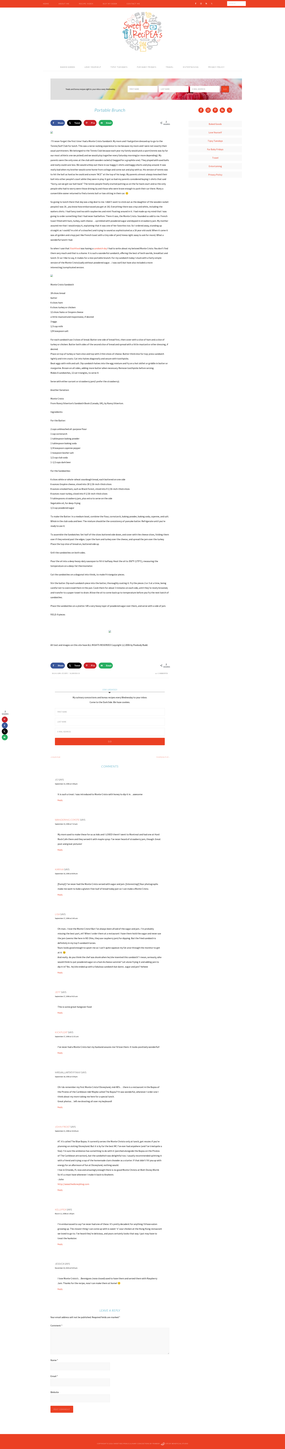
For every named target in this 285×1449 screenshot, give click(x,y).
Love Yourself (215, 132)
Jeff (58, 992)
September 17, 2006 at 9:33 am (66, 996)
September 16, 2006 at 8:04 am (66, 873)
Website (54, 1392)
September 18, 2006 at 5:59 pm (66, 1076)
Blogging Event (60, 673)
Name (54, 1360)
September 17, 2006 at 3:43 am (66, 918)
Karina (59, 869)
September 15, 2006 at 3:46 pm (66, 784)
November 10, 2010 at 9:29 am (66, 1268)
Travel (215, 157)
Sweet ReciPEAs (142, 32)
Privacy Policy (215, 174)
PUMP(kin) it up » (162, 757)
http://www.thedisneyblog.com (73, 1184)
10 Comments (161, 673)
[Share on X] (5, 731)
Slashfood (75, 248)
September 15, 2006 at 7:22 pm (66, 824)
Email (54, 1376)
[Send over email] (5, 737)
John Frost (62, 1126)
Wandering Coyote (67, 819)
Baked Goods (215, 123)
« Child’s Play (55, 757)
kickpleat (61, 1032)
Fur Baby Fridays (215, 149)
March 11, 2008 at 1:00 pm (64, 1213)
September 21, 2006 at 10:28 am (67, 1131)
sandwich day (100, 248)
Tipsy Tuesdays (215, 140)
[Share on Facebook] (5, 725)
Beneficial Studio (180, 1444)
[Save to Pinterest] (5, 719)
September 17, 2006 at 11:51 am (67, 1036)
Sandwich (75, 673)
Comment (56, 1325)
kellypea (60, 1209)
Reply (60, 800)
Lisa (57, 914)
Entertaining (215, 166)
